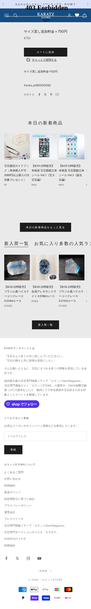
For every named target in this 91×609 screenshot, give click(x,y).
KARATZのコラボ (15, 538)
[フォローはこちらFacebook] (6, 558)
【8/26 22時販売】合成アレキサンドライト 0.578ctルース (44, 291)
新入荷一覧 (16, 243)
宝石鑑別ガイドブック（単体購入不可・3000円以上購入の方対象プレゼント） (16, 172)
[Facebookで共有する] (39, 94)
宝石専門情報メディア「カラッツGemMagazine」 (35, 525)
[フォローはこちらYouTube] (39, 558)
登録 (13, 449)
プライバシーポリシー (18, 505)
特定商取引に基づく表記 (19, 499)
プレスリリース (13, 518)
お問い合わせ (12, 478)
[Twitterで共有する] (45, 94)
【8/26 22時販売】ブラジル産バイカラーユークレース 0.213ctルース (71, 293)
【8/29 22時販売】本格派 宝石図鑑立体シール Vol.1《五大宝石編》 (44, 172)
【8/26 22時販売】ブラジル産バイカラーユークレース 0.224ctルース (16, 293)
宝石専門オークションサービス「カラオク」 (31, 532)
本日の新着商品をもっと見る (45, 227)
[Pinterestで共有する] (51, 94)
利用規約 (9, 485)
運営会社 (9, 512)
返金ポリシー (12, 492)
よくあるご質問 (13, 472)
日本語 (43, 570)
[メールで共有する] (57, 94)
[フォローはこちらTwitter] (17, 558)
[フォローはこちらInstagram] (28, 558)
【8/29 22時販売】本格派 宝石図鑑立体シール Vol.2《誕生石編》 (71, 172)
